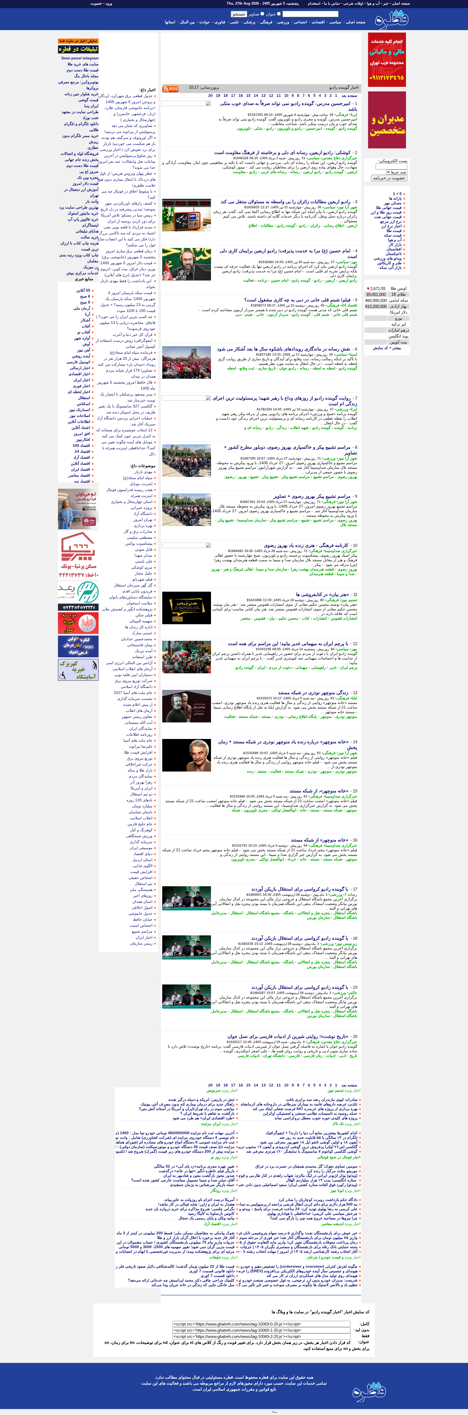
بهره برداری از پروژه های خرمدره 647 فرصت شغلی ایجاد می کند (305, 1109)
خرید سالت (90, 237)
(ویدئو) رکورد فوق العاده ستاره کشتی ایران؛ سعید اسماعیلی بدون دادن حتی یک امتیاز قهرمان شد (280, 1185)
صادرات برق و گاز (138, 531)
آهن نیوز (83, 350)
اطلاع (253, 225)
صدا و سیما (346, 574)
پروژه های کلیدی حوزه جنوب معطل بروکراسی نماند (316, 1118)
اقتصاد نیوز (81, 481)
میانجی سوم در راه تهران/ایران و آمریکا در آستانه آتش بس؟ (187, 1109)
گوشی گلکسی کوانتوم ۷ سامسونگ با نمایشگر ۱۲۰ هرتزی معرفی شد (302, 1151)
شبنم (249, 314)
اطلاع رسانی (334, 225)
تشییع (254, 476)
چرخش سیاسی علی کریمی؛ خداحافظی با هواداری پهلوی (312, 1213)
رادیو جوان (287, 368)
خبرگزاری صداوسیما (341, 551)
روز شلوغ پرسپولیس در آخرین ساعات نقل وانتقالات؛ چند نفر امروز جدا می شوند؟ (126, 161)
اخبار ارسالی (80, 368)
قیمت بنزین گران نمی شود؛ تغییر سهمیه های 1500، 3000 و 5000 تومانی (177, 1247)
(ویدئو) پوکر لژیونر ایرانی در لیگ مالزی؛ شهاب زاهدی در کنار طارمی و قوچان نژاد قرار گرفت (283, 1175)
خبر (385, 3)
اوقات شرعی (353, 3)
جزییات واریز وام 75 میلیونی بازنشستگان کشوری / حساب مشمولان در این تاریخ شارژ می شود (159, 1242)
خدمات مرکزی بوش (82, 273)
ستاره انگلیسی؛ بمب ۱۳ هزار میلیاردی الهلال (322, 1180)
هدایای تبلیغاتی (87, 231)
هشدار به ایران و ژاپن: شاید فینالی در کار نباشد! (196, 1204)
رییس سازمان (141, 943)
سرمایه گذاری (141, 842)
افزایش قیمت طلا (138, 752)
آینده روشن (81, 356)
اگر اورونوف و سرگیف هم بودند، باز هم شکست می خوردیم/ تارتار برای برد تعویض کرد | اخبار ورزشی (127, 143)
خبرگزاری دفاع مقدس (339, 158)
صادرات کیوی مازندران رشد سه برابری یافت (322, 1099)
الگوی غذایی (142, 865)
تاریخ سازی (267, 368)
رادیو (270, 128)
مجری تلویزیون (256, 810)
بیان (272, 618)
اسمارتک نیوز (79, 409)
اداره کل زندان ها (138, 627)
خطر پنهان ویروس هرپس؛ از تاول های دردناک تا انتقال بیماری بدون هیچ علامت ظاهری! (126, 179)
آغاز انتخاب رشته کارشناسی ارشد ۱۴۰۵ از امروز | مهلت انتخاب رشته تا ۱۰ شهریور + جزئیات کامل (279, 1251)
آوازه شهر (82, 338)
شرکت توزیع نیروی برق (133, 680)
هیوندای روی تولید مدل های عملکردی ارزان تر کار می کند (312, 1275)
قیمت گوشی (88, 100)
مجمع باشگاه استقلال (263, 913)
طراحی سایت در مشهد (80, 112)
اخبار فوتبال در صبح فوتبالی (338, 1157)
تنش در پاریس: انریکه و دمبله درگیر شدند (201, 1099)
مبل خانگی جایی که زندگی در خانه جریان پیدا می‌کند (193, 1285)
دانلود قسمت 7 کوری (218, 1275)
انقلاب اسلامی (141, 818)
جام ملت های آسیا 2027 (133, 692)
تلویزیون (244, 128)
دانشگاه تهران (274, 1055)
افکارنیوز (83, 439)
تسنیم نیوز (349, 600)
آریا (87, 314)
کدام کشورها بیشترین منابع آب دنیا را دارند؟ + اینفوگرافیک (312, 1133)
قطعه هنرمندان (321, 574)
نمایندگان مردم (140, 776)
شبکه (236, 810)
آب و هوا (373, 3)
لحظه (231, 368)
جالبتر (352, 992)
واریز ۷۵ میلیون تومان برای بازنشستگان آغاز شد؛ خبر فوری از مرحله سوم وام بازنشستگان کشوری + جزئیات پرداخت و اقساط (257, 1237)
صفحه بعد (348, 95)
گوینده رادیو (348, 128)
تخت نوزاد (91, 118)
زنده (250, 771)
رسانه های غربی (274, 172)
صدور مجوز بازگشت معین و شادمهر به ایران (199, 1175)
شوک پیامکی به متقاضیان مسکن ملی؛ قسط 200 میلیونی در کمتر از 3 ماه (176, 1233)
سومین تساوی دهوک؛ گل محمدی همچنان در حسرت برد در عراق (306, 1166)
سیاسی (335, 22)
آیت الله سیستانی (138, 722)
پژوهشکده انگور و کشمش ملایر (127, 609)
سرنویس (213, 1090)
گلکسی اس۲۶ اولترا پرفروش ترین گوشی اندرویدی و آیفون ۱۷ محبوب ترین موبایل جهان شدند (282, 1147)
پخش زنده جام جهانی (82, 159)
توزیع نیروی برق (139, 758)
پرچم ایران (348, 667)
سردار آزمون (278, 314)
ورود (109, 3)
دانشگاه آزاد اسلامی (136, 686)
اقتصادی (318, 22)
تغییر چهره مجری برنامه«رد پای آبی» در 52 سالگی (194, 1166)
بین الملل (187, 22)
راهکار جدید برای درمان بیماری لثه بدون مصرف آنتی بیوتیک (188, 1104)
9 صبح (85, 302)
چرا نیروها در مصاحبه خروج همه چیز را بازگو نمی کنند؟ (314, 1218)
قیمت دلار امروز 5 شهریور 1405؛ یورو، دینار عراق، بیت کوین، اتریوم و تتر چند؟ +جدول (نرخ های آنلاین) (126, 269)
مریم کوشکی (141, 567)
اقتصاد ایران (80, 469)
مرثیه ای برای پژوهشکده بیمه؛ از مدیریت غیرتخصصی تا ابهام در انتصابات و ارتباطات (168, 1251)
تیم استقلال (143, 883)
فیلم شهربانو (142, 579)
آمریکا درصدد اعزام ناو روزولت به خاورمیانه (199, 1199)
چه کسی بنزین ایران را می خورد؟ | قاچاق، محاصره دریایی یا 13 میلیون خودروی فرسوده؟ (125, 322)
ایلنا (354, 698)
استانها (170, 22)
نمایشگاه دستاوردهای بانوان (130, 597)
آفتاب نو (83, 332)
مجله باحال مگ (86, 76)
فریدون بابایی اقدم (137, 591)
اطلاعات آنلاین (79, 421)
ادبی (342, 1055)
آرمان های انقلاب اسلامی (132, 669)
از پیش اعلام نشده (137, 704)
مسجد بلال (348, 524)
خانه (303, 810)
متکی (258, 128)
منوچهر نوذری (346, 716)
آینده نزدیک (143, 651)
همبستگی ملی (141, 889)
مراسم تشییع (323, 476)
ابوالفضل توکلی (283, 810)
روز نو (216, 1157)
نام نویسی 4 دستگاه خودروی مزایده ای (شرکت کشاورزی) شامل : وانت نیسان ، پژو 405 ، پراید (158, 1137)
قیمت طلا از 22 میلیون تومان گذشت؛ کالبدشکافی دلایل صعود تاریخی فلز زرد (173, 1266)
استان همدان (142, 901)
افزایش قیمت (141, 871)
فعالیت (248, 280)
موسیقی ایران (141, 848)
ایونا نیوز (337, 1190)
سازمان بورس (318, 917)
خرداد (291, 859)
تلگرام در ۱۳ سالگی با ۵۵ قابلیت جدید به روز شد (319, 1137)
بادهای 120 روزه (139, 800)
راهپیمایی (318, 667)
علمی (234, 22)
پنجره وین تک (88, 177)
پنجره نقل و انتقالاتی (313, 913)
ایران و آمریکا (141, 788)
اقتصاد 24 (349, 305)
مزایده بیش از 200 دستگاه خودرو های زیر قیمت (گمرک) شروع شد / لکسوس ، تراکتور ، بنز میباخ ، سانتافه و (148, 1151)
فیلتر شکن (143, 615)
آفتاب (86, 326)
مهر (354, 262)
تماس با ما (332, 3)
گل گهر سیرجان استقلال (133, 585)
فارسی (294, 1055)
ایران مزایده (211, 1123)
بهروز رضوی (347, 476)
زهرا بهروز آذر (141, 782)
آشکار (85, 320)
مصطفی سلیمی (139, 537)
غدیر (332, 667)
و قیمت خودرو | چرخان (325, 1257)
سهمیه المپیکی (140, 621)
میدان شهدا (143, 555)
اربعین (352, 172)
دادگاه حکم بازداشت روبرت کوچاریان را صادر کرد (318, 1199)
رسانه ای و (253, 427)
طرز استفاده (142, 657)
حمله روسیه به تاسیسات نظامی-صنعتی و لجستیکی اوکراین (310, 1113)
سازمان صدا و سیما (271, 569)
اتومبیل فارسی (78, 362)
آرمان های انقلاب (139, 710)
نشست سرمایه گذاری (134, 698)
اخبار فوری (81, 386)
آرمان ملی (81, 308)
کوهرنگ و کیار (141, 830)
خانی (260, 314)
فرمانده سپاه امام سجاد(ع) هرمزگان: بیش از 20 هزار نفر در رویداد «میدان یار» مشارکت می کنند (126, 358)
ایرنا (354, 114)
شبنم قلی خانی (345, 314)
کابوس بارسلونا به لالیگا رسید (211, 1213)
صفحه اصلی (401, 3)
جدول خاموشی (140, 913)
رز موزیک (91, 267)
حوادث (204, 22)
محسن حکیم (288, 618)
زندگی (282, 427)
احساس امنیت (141, 925)
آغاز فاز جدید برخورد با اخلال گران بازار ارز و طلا (196, 1237)
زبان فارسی (313, 1055)
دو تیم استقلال (141, 794)
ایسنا (353, 354)
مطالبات (267, 225)
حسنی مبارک (142, 633)
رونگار (216, 1190)
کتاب (306, 618)
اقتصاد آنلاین (80, 463)
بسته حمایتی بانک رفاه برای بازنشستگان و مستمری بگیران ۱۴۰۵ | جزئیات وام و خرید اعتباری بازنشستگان (274, 1247)
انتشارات (320, 618)
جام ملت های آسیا (137, 740)
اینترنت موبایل (141, 484)
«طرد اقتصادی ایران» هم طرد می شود (204, 1118)
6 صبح (85, 296)
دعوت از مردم (280, 667)
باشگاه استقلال (345, 913)
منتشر (246, 618)
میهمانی (301, 667)
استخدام (314, 3)
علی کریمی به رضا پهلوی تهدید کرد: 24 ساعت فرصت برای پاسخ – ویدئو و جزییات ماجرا (287, 1209)
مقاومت (239, 172)
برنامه (262, 280)
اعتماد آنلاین (81, 427)
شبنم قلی (321, 314)
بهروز (242, 476)
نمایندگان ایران (140, 728)
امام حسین (279, 280)
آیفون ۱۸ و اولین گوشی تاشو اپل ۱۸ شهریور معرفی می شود (309, 1142)
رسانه (295, 172)
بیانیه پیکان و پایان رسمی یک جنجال (206, 1218)
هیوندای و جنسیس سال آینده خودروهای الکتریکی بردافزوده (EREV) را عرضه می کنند (290, 1271)
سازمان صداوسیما (251, 520)
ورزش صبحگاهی (139, 836)
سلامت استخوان (139, 603)
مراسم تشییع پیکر (296, 476)
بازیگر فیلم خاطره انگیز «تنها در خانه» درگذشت (197, 1171)
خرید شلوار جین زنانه (81, 94)
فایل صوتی (143, 549)
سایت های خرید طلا (83, 64)
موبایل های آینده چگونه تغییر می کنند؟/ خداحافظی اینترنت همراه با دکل (128, 448)
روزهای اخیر (142, 895)
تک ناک (338, 1123)
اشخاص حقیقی (140, 877)
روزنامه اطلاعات (139, 734)
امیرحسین (314, 128)
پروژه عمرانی (141, 507)
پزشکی (249, 22)
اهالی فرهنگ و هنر (238, 569)
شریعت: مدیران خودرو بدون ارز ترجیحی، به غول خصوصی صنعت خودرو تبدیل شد (292, 1280)
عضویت (96, 3)
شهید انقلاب (299, 427)
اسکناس (83, 403)
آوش (86, 344)
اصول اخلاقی (142, 907)
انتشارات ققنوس (344, 618)
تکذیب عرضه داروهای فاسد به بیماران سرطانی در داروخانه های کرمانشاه (299, 1104)
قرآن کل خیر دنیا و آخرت (132, 334)
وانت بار (92, 201)
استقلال (236, 913)
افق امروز (82, 433)
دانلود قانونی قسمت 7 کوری (212, 1271)
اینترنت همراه (141, 495)
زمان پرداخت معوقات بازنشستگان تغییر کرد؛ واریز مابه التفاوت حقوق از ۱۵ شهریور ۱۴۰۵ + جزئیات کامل (274, 1242)
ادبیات (331, 1055)
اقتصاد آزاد (212, 1224)
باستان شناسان (140, 812)
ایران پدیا (91, 106)
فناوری (219, 22)
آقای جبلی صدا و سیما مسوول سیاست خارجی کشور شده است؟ (183, 1180)
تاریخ (353, 1055)
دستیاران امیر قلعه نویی (133, 675)
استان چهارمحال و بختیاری (131, 501)
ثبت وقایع (246, 368)
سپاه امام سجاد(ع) (137, 478)
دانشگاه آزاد (143, 513)
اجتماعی (300, 22)
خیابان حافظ (142, 919)
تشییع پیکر (270, 476)
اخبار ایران (144, 937)
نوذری (279, 716)
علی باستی (143, 561)
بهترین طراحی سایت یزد (79, 207)
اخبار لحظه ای (79, 392)
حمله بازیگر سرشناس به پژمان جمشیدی (202, 1185)
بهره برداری (143, 525)
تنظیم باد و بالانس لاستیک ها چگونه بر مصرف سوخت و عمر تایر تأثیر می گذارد (295, 1285)
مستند (266, 716)
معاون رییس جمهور (137, 716)
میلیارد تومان (142, 806)
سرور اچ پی (89, 171)
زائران (315, 225)
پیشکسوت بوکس (138, 543)
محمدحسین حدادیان (136, 639)
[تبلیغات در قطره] (78, 52)
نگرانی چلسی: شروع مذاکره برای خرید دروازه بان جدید (190, 1209)
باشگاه (288, 913)
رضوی (230, 476)
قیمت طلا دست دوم (83, 70)
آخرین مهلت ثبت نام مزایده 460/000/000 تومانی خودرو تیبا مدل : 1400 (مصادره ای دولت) (162, 1133)
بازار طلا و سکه (140, 770)
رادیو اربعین (312, 172)
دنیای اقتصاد (143, 854)
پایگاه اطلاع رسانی (302, 716)
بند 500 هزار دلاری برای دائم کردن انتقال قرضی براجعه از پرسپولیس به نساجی (296, 1204)
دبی (238, 314)
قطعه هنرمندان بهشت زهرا (312, 569)
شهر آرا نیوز (347, 207)
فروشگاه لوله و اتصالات (80, 153)
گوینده (330, 128)
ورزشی (283, 22)
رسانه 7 (350, 894)
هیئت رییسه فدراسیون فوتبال (129, 489)
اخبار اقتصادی (79, 374)
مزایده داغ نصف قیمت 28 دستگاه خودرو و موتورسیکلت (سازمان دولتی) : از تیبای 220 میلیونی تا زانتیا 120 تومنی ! (143, 1147)
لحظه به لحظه (324, 368)
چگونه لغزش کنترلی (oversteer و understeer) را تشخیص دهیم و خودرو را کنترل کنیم (288, 1266)
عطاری (93, 147)
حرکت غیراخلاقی (138, 764)
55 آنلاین (83, 290)
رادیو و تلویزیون (289, 128)
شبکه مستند (248, 716)
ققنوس (259, 618)
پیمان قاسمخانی (139, 645)
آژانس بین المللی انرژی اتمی (129, 663)
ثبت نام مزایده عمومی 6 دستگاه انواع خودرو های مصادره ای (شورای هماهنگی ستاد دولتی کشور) (158, 1142)
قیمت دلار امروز (86, 183)
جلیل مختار (143, 573)
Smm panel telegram (80, 58)
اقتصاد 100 (81, 445)
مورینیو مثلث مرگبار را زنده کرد (332, 1171)
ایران (261, 667)
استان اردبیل (142, 860)
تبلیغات (215, 1257)
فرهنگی (266, 22)
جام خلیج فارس (140, 824)
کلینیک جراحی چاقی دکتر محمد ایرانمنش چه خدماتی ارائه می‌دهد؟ (181, 1280)
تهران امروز (143, 519)
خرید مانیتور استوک (83, 213)
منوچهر (326, 716)
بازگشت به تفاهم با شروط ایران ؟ (207, 1113)
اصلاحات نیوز (80, 415)
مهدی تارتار (143, 472)
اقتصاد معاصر (79, 475)
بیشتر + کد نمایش (387, 348)
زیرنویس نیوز (346, 943)
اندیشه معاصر (332, 1224)
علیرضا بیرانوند (140, 746)
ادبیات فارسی (248, 1055)
